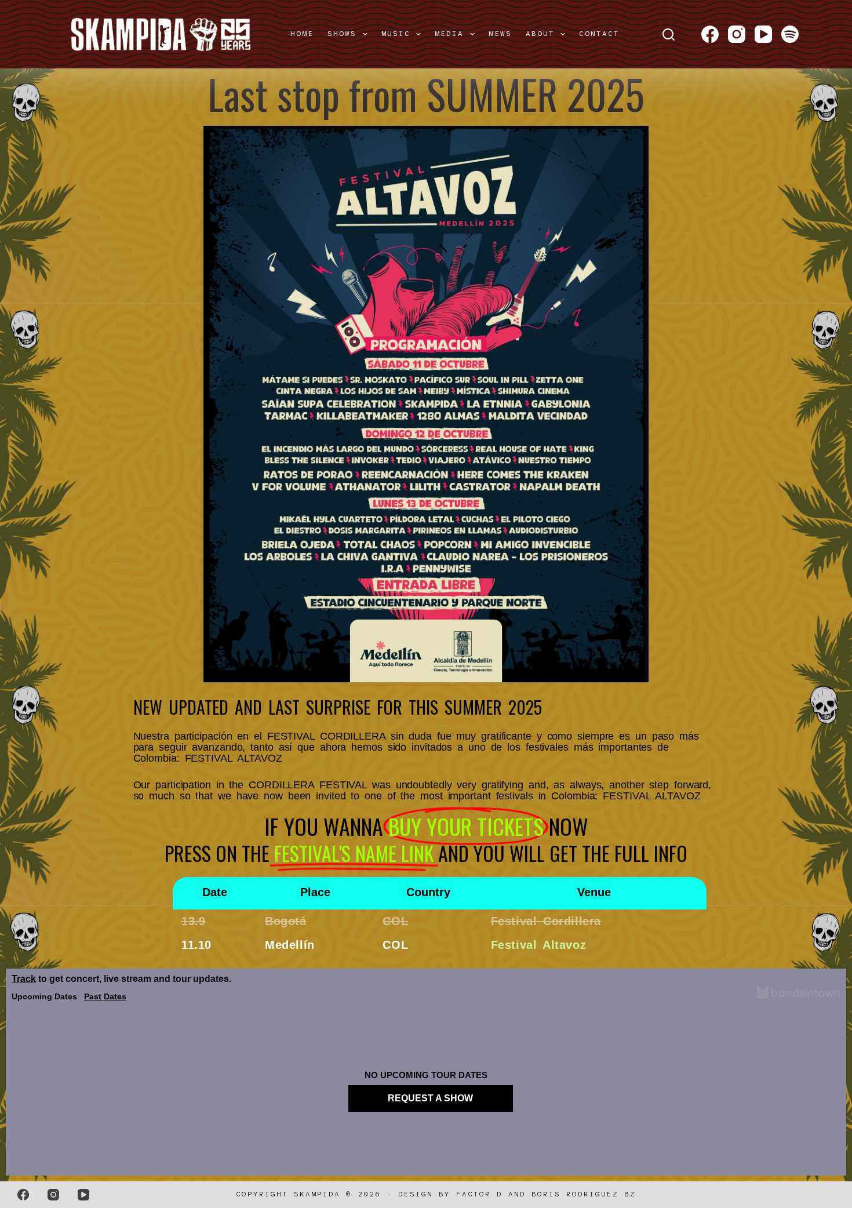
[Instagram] (736, 34)
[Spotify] (790, 34)
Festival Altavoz (539, 944)
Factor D (479, 1194)
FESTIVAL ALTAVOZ (233, 758)
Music (395, 33)
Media (449, 33)
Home (302, 33)
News (500, 33)
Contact (599, 33)
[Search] (668, 34)
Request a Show (430, 1098)
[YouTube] (763, 34)
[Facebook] (710, 34)
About (540, 33)
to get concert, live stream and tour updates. (121, 979)
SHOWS (341, 33)
